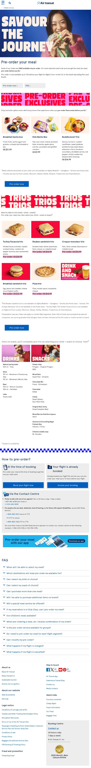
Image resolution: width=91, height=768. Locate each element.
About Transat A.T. (8, 676)
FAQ (27, 85)
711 (8, 518)
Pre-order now (9, 85)
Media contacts (52, 688)
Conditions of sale (8, 732)
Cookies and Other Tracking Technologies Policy (20, 714)
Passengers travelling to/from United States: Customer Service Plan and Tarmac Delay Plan (22, 727)
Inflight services (9, 8)
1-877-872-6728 (11, 501)
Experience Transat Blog (55, 680)
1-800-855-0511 (13, 514)
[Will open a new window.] (48, 670)
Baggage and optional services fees (15, 740)
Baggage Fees (51, 715)
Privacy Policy (7, 736)
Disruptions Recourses (10, 718)
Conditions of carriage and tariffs (14, 710)
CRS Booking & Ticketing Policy (13, 744)
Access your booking (68, 485)
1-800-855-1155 (13, 522)
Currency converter (53, 699)
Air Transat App (52, 676)
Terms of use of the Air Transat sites (15, 722)
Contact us (50, 684)
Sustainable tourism (9, 680)
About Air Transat (8, 672)
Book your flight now (23, 485)
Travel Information (53, 707)
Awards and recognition (11, 684)
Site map (5, 699)
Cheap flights (51, 703)
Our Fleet (50, 711)
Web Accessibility (8, 695)
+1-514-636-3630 (11, 504)
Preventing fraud (8, 755)
